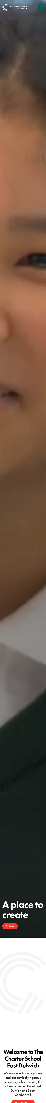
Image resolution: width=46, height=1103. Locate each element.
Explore (10, 926)
